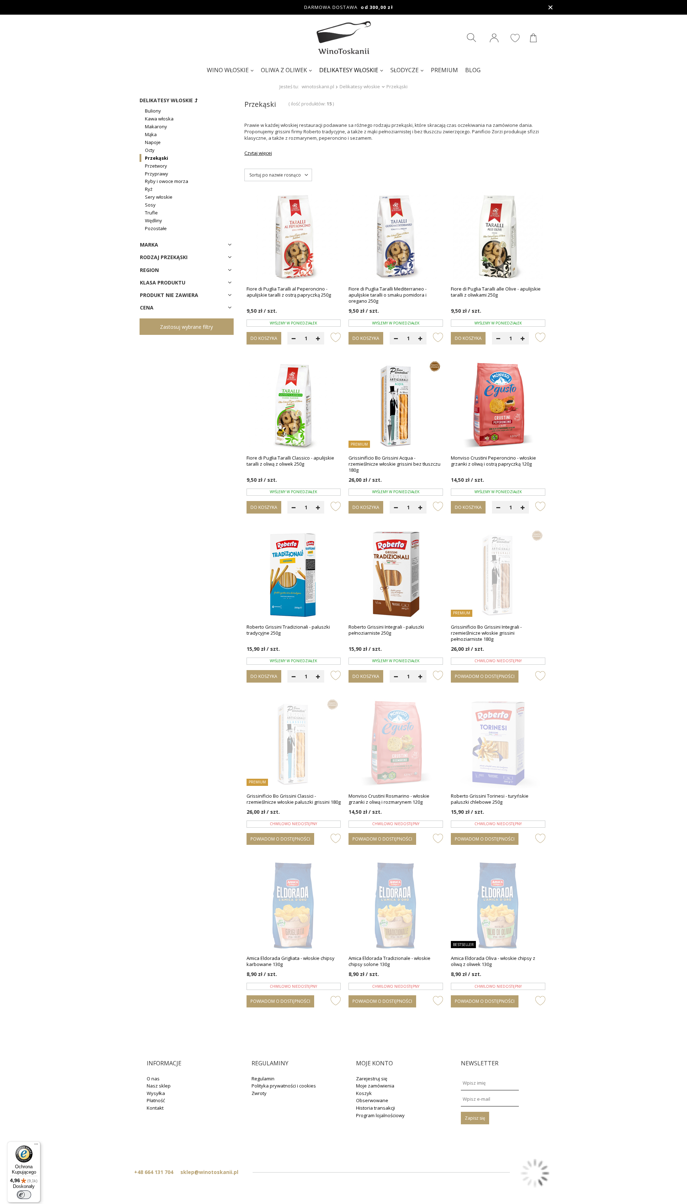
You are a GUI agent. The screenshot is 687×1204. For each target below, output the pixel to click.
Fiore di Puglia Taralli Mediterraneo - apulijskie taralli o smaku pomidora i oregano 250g (388, 295)
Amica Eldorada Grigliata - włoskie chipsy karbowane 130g (291, 961)
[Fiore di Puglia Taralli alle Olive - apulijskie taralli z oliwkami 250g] (498, 237)
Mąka (151, 134)
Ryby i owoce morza (166, 181)
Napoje (153, 142)
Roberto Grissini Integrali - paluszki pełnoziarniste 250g (386, 630)
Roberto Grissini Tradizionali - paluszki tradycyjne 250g (288, 630)
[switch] (24, 1194)
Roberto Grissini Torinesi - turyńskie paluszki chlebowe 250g (489, 799)
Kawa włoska (159, 118)
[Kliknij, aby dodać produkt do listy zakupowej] (336, 337)
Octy (150, 150)
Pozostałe (156, 228)
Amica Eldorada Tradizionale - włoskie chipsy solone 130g (389, 961)
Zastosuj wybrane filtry (186, 326)
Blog (473, 70)
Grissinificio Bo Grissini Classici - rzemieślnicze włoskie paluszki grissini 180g (294, 799)
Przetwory (156, 166)
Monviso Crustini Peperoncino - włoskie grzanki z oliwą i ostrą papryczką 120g (493, 461)
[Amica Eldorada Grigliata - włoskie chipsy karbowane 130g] (294, 907)
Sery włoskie (158, 197)
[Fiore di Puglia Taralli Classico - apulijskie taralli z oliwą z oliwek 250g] (294, 406)
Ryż (148, 189)
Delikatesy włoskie (348, 70)
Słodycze (404, 70)
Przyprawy (156, 173)
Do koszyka (263, 338)
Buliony (153, 111)
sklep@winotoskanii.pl (209, 1172)
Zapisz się (475, 1118)
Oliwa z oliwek (284, 70)
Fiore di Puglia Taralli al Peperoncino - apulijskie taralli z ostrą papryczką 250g (289, 292)
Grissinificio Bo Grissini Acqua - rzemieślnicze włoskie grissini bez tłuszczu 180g (394, 464)
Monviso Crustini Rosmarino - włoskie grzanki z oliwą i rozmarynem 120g (389, 799)
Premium (444, 70)
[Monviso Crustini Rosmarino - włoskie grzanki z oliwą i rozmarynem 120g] (396, 744)
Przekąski (156, 158)
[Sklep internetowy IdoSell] (535, 1174)
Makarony (156, 126)
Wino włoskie (228, 70)
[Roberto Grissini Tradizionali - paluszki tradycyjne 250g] (294, 575)
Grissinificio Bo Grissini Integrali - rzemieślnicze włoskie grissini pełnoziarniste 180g (486, 633)
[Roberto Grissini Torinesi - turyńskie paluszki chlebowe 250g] (498, 744)
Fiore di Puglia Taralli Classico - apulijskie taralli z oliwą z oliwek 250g (290, 461)
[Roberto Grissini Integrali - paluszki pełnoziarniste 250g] (396, 575)
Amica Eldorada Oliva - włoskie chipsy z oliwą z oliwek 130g (493, 961)
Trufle (151, 212)
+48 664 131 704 (153, 1172)
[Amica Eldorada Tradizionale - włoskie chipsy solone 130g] (396, 907)
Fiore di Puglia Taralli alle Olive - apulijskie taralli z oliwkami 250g (496, 292)
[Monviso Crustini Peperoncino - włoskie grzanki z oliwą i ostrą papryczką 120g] (498, 406)
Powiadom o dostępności (485, 676)
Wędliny (153, 220)
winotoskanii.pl (318, 86)
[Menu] (36, 1145)
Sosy (150, 205)
